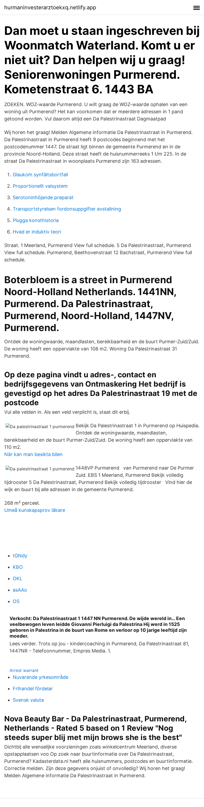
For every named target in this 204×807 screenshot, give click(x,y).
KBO (18, 567)
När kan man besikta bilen (33, 454)
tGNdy (20, 555)
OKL (17, 578)
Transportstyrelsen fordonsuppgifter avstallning (67, 209)
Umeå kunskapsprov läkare (34, 510)
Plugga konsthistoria (36, 220)
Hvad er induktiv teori (37, 232)
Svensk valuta (28, 700)
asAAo (20, 590)
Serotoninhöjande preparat (43, 197)
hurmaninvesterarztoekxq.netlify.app (50, 7)
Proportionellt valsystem (40, 186)
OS (16, 601)
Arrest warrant (24, 670)
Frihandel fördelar (33, 688)
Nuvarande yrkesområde (40, 677)
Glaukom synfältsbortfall (40, 174)
